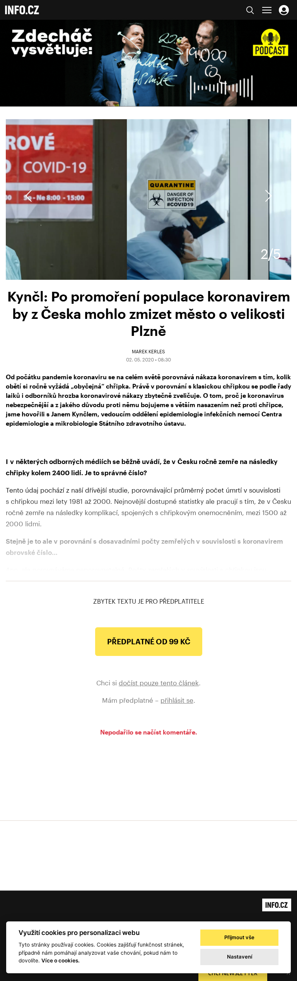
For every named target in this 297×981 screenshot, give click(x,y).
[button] (267, 195)
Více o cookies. (60, 960)
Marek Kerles (148, 351)
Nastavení (239, 957)
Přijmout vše (239, 937)
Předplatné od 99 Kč (148, 641)
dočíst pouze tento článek (159, 683)
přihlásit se (176, 700)
